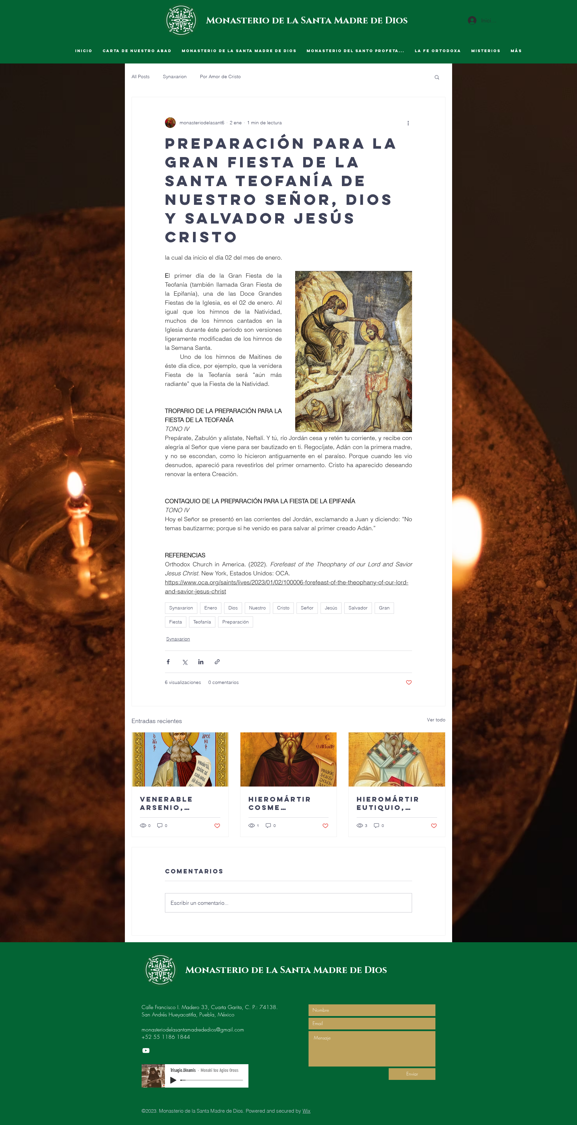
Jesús (331, 608)
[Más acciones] (408, 123)
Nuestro (257, 608)
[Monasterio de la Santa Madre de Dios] (146, 1050)
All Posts (141, 77)
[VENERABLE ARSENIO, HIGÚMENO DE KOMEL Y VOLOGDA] (180, 759)
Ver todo (436, 720)
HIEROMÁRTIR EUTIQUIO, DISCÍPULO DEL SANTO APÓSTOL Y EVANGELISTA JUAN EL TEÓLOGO (395, 803)
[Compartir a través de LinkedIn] (201, 662)
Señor (307, 608)
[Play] (173, 1080)
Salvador (358, 608)
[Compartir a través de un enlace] (217, 662)
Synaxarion (175, 77)
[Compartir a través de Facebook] (168, 662)
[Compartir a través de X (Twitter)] (184, 662)
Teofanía (202, 622)
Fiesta (175, 622)
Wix (307, 1111)
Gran (384, 608)
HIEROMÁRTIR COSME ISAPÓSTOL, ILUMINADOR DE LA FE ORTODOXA (288, 803)
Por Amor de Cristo (220, 77)
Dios (233, 608)
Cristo (283, 608)
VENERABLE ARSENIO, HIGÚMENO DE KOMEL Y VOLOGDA (172, 803)
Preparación (235, 622)
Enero (210, 608)
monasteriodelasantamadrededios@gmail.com (193, 1029)
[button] (437, 77)
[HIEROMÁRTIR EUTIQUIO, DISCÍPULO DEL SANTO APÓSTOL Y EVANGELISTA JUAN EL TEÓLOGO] (397, 759)
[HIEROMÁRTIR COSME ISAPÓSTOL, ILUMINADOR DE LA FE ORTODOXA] (288, 759)
